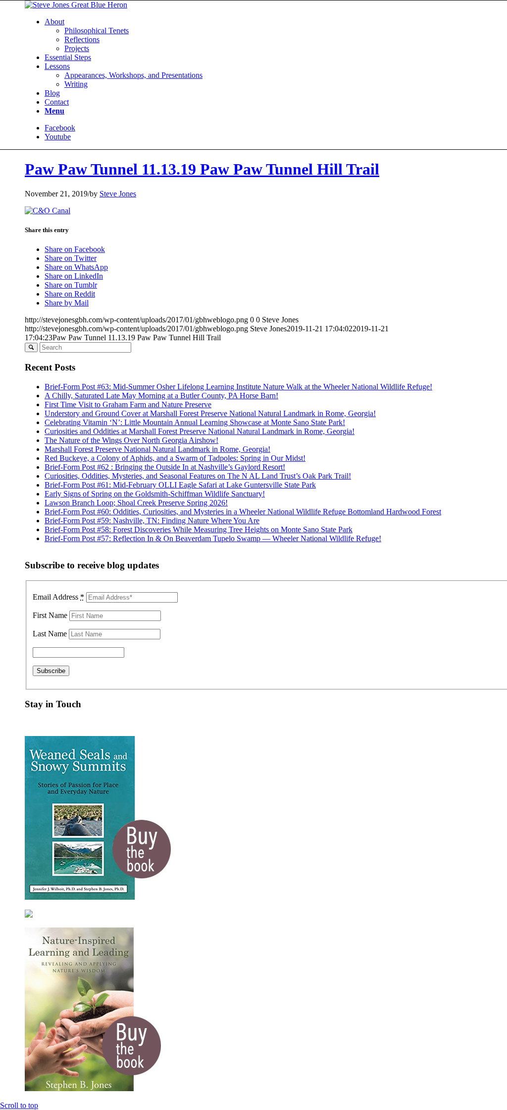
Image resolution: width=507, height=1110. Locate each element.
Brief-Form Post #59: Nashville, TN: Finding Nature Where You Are (152, 520)
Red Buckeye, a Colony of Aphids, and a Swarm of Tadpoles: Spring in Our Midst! (175, 458)
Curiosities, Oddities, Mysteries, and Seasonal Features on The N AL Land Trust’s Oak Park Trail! (198, 476)
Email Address (58, 597)
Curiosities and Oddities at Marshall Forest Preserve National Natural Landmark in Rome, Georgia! (200, 431)
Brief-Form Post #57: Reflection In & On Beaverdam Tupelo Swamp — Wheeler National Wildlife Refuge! (213, 538)
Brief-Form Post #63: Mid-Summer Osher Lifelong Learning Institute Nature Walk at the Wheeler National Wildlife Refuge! (238, 386)
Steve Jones (118, 193)
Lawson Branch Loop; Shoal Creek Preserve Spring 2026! (136, 502)
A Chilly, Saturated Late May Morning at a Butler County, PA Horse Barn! (161, 395)
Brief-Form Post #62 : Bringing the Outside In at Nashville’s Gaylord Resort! (165, 467)
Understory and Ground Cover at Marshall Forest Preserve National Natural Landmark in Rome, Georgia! (210, 413)
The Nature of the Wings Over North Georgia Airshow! (131, 440)
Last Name (50, 633)
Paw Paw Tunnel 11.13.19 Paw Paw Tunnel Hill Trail (202, 169)
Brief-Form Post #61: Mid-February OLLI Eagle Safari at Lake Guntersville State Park (180, 485)
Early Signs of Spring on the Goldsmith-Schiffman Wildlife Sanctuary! (155, 494)
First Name (50, 615)
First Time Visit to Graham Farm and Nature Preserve (128, 404)
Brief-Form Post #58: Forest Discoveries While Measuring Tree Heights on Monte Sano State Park (199, 529)
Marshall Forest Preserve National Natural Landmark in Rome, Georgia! (157, 449)
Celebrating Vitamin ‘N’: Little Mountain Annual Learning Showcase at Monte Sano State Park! (195, 422)
